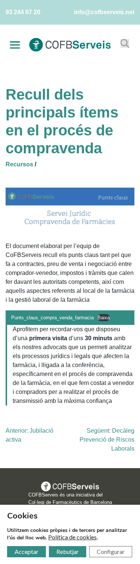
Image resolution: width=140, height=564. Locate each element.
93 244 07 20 (23, 12)
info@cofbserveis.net (104, 12)
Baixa (103, 317)
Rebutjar (67, 551)
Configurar (111, 551)
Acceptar (26, 551)
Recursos (19, 164)
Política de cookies (72, 537)
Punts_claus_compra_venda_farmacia (52, 317)
